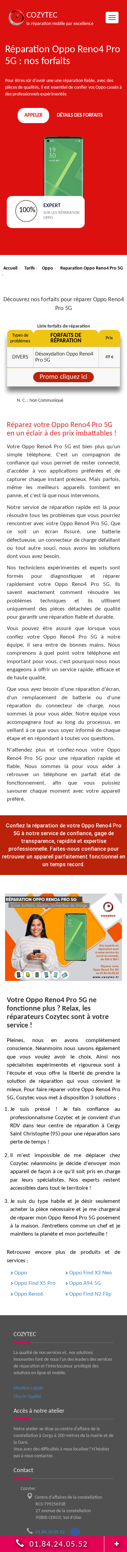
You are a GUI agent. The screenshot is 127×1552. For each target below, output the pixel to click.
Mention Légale (28, 1388)
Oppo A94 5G (85, 1283)
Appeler (33, 115)
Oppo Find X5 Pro (35, 1283)
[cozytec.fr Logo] (16, 18)
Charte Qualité (27, 1396)
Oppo (20, 1273)
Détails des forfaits (80, 115)
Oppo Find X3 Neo (90, 1273)
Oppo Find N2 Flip (90, 1294)
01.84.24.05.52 (52, 1532)
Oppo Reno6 (28, 1294)
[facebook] (75, 1532)
